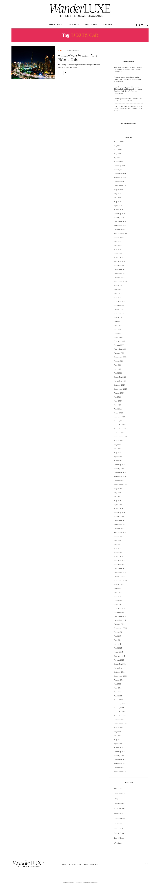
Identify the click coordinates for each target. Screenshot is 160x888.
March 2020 (118, 413)
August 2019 (118, 441)
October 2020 (119, 385)
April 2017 (118, 552)
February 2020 (119, 417)
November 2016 (120, 572)
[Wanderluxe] (80, 10)
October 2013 (119, 720)
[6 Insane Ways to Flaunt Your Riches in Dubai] (33, 62)
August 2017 (118, 536)
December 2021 (120, 349)
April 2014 (118, 696)
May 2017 (117, 548)
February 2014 (119, 704)
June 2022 (117, 325)
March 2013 (118, 748)
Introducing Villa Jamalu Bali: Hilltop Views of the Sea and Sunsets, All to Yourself (128, 108)
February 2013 (119, 752)
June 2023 (117, 293)
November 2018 (120, 477)
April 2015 (118, 648)
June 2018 (117, 497)
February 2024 (119, 261)
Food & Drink (91, 25)
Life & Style (118, 823)
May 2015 (117, 644)
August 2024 (119, 237)
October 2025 (119, 182)
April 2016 (118, 600)
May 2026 (117, 154)
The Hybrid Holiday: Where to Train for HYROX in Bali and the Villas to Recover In (128, 69)
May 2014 (117, 692)
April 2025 (118, 206)
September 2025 (120, 186)
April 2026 (118, 158)
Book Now (107, 25)
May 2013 (117, 740)
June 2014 (117, 688)
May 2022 (117, 329)
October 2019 (119, 433)
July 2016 (117, 588)
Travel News (119, 838)
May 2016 (117, 596)
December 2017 (120, 520)
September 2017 (120, 532)
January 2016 (119, 612)
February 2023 (119, 301)
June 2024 (118, 245)
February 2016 (119, 608)
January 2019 (119, 469)
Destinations (54, 25)
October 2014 (119, 672)
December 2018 (120, 473)
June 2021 (117, 365)
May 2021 (117, 369)
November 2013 (120, 716)
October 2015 (119, 624)
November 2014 (120, 668)
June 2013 (117, 736)
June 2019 (117, 449)
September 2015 (120, 628)
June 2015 (117, 640)
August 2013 (118, 728)
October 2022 (119, 309)
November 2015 (120, 620)
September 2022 (120, 313)
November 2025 (120, 178)
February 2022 (119, 341)
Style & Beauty (119, 833)
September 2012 (120, 772)
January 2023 (119, 305)
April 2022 (118, 333)
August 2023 (118, 285)
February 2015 (119, 656)
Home (64, 864)
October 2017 (119, 528)
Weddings (118, 843)
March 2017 (118, 556)
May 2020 (117, 405)
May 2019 (117, 453)
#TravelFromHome (121, 789)
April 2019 (118, 457)
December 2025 (120, 174)
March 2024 (118, 257)
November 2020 (120, 381)
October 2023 (119, 277)
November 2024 (120, 225)
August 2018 (118, 489)
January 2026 (119, 170)
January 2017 (119, 564)
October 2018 (119, 481)
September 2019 (120, 437)
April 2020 (118, 409)
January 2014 (119, 708)
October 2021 (119, 353)
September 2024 (120, 233)
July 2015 (117, 636)
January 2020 (119, 421)
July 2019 (117, 445)
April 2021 (118, 373)
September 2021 (120, 357)
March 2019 (118, 461)
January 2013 (119, 756)
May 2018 (117, 501)
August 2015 (118, 632)
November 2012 (120, 764)
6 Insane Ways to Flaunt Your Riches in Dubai (77, 57)
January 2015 (119, 660)
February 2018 (119, 512)
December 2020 (120, 377)
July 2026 (117, 146)
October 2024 (119, 229)
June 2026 (118, 150)
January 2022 (119, 345)
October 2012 (119, 768)
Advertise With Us (91, 864)
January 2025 (119, 218)
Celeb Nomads (119, 794)
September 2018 (120, 485)
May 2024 (117, 249)
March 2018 (118, 508)
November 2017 (120, 524)
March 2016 (118, 604)
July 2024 (117, 241)
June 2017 (117, 544)
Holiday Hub (118, 813)
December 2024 (120, 222)
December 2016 (120, 568)
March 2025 (118, 210)
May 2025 (117, 202)
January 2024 (119, 265)
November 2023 (120, 273)
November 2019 (120, 429)
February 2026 (119, 166)
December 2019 (120, 425)
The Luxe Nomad (75, 864)
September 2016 (120, 580)
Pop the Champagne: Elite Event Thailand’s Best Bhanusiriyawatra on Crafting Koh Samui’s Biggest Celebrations (128, 90)
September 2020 (120, 389)
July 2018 (117, 493)
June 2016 (117, 592)
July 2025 (117, 194)
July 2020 (117, 397)
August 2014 (118, 680)
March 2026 (118, 162)
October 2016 (119, 576)
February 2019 (119, 465)
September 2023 (120, 281)
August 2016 (118, 584)
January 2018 (119, 516)
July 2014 (117, 684)
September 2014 (120, 676)
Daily (60, 50)
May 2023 (117, 297)
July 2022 (117, 321)
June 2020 (118, 401)
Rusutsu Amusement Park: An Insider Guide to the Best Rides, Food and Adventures (128, 79)
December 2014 (120, 664)
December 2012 (120, 760)
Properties (72, 25)
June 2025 (118, 198)
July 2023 (117, 289)
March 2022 (118, 337)
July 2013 (117, 732)
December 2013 (120, 712)
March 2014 (118, 700)
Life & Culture (119, 818)
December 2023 (120, 269)
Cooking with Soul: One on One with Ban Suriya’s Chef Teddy (128, 100)
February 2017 (119, 560)
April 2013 (118, 744)
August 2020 (119, 393)
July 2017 (117, 540)
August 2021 (118, 361)
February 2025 (119, 214)
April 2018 (118, 504)
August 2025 (119, 190)
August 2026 (119, 142)
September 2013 (120, 724)
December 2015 (120, 616)
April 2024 (118, 253)
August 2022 (118, 317)
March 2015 (118, 652)
